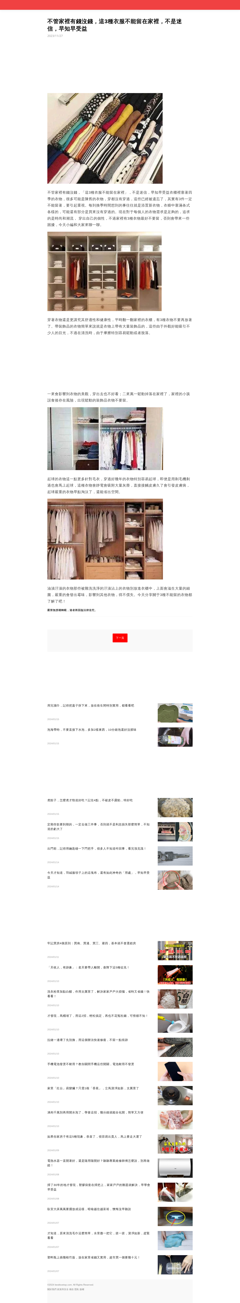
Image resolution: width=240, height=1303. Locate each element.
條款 (71, 1289)
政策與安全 (63, 1289)
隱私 (76, 1289)
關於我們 (51, 1289)
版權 (82, 1289)
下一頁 (120, 637)
